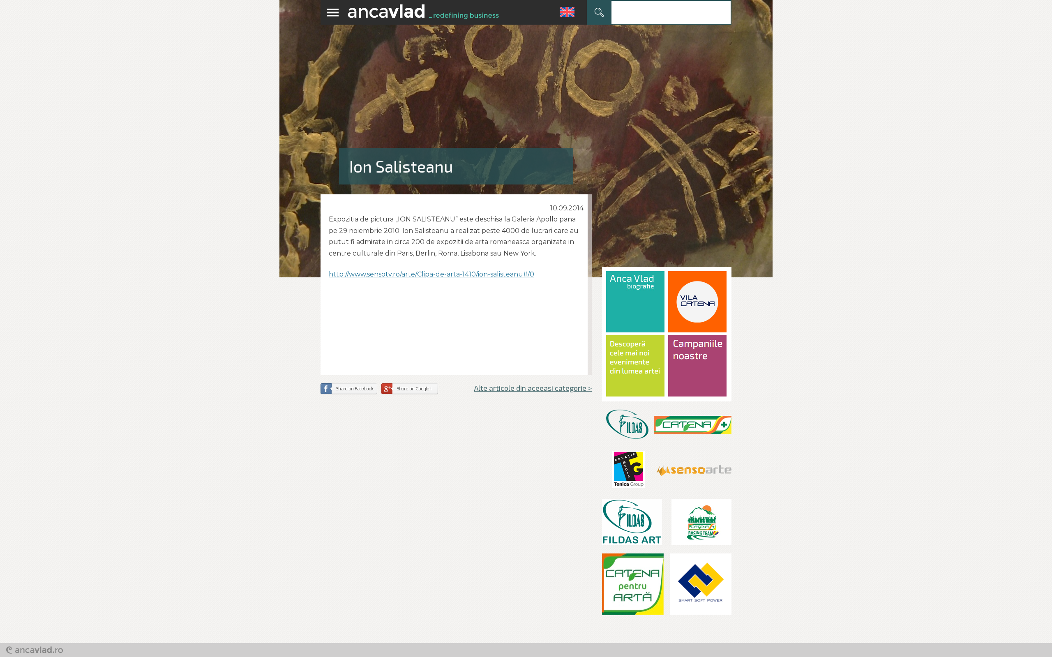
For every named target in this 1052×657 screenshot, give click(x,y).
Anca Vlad (423, 12)
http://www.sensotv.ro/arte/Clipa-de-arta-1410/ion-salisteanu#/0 (431, 274)
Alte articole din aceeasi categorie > (533, 387)
